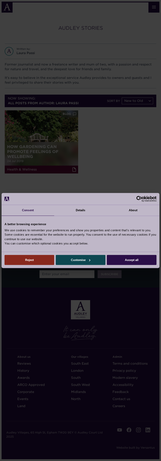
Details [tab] (80, 210)
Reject (29, 260)
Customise (78, 260)
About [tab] (133, 210)
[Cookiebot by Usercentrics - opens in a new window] (139, 199)
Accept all (131, 260)
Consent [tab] (28, 210)
